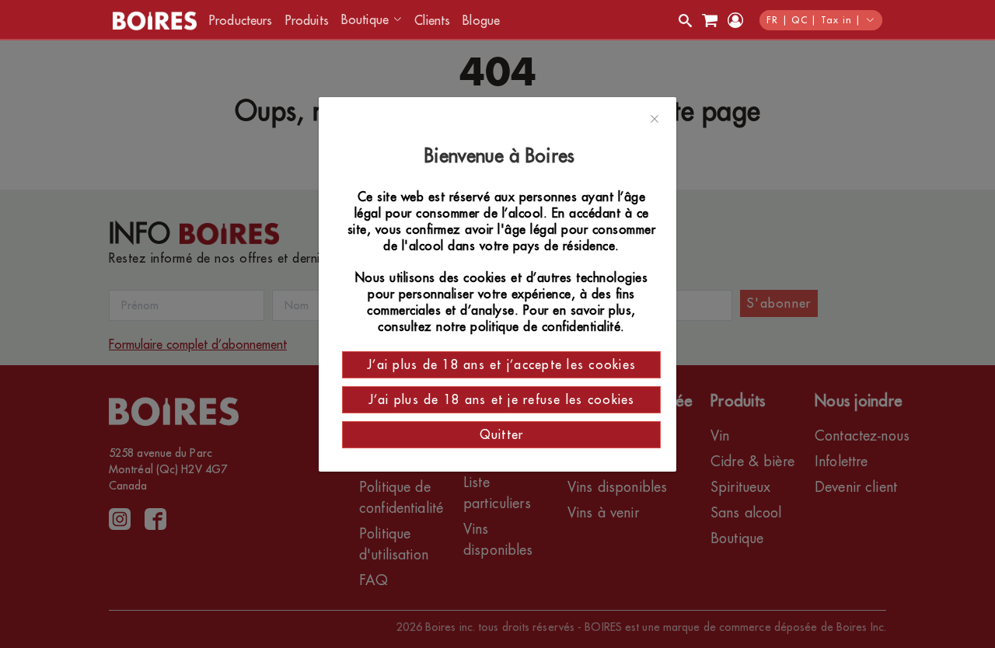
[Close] (654, 120)
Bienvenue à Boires (502, 156)
